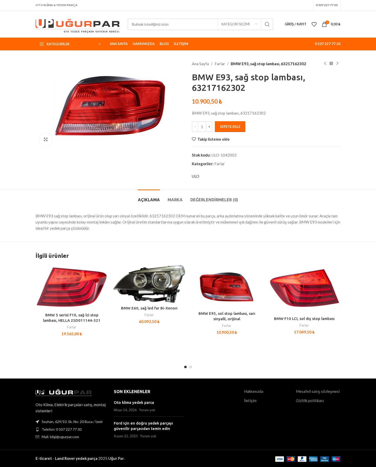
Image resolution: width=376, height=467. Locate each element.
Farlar (220, 63)
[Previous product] (325, 64)
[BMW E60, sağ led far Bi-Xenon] (149, 284)
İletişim (250, 400)
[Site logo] (78, 23)
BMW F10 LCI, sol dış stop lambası (304, 318)
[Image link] (64, 392)
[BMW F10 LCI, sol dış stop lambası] (304, 289)
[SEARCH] (267, 24)
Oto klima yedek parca (134, 402)
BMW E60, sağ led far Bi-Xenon (149, 308)
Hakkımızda (253, 391)
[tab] (149, 197)
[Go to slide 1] (185, 367)
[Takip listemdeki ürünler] (314, 24)
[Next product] (337, 64)
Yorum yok (147, 410)
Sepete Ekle (230, 127)
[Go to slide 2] (190, 367)
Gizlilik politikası (310, 400)
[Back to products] (331, 64)
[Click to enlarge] (45, 139)
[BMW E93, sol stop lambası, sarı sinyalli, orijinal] (227, 286)
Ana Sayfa (200, 63)
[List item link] (71, 429)
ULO (195, 176)
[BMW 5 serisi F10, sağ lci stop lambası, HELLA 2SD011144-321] (72, 287)
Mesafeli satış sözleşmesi (318, 391)
